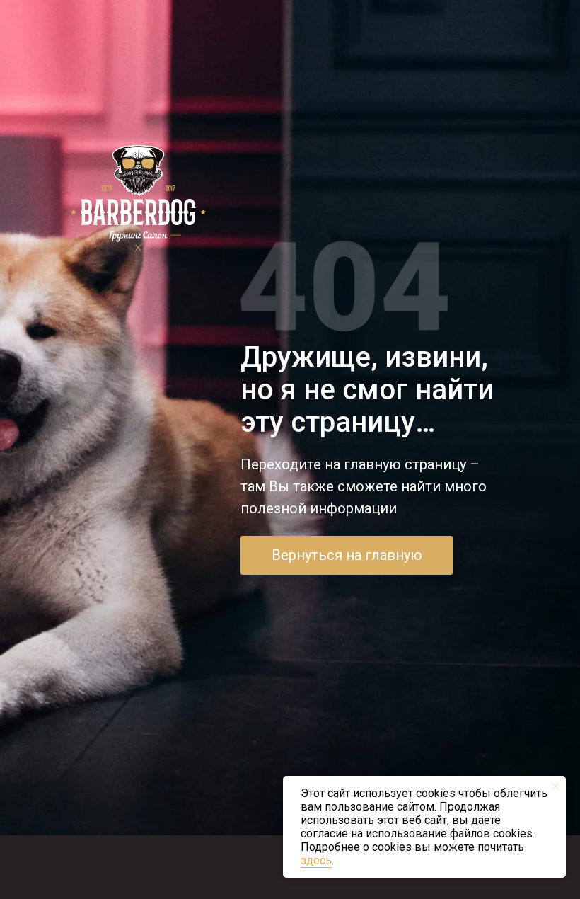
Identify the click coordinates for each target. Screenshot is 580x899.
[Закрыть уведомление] (555, 786)
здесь (316, 860)
